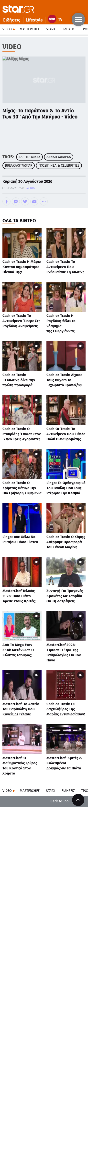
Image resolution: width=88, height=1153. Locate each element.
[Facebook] (6, 201)
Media (30, 188)
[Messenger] (16, 201)
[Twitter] (25, 201)
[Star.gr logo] (18, 8)
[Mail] (34, 201)
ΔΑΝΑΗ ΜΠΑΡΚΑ (58, 157)
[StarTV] (56, 20)
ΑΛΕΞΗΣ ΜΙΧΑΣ (29, 157)
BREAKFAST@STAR (18, 165)
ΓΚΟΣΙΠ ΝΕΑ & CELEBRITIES (58, 165)
